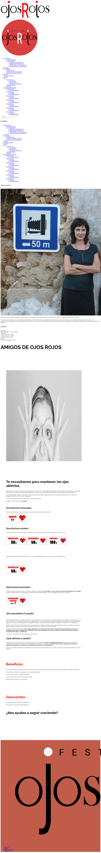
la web (71, 491)
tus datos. (24, 501)
